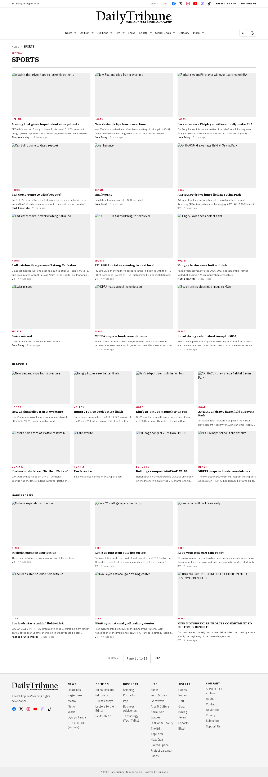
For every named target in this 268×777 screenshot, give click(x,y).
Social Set (157, 712)
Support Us (248, 3)
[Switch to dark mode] (252, 33)
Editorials (101, 695)
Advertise (212, 710)
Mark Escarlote (21, 208)
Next (159, 657)
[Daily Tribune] (134, 17)
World (72, 712)
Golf (181, 701)
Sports (143, 33)
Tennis (182, 717)
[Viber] (202, 3)
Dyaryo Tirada (77, 717)
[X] (181, 3)
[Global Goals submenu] (174, 33)
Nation (72, 706)
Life (118, 33)
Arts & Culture (160, 706)
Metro (72, 701)
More (196, 33)
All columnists (104, 690)
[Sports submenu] (150, 33)
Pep (125, 701)
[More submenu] (203, 33)
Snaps (155, 756)
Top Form (157, 734)
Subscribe (212, 721)
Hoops (182, 690)
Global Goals (163, 33)
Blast (182, 728)
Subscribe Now (226, 3)
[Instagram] (188, 3)
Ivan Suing (101, 137)
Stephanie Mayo (21, 137)
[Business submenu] (111, 33)
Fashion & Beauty (162, 723)
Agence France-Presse (25, 636)
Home (15, 46)
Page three (75, 695)
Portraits (129, 695)
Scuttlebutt (103, 716)
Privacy (210, 715)
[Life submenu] (123, 33)
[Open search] (243, 33)
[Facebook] (173, 3)
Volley (182, 695)
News (68, 33)
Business (102, 33)
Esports (183, 723)
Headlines (74, 690)
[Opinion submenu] (92, 33)
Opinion (84, 33)
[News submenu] (75, 33)
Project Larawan (161, 750)
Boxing (182, 712)
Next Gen (157, 740)
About (210, 699)
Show (131, 33)
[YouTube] (195, 3)
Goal (181, 706)
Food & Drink (159, 695)
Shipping (128, 690)
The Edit (156, 728)
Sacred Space (160, 745)
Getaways (157, 701)
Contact (211, 704)
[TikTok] (209, 3)
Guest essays (104, 701)
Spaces (155, 717)
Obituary (183, 33)
